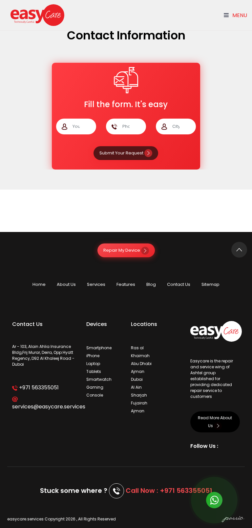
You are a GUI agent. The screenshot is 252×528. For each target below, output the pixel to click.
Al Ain (136, 387)
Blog (151, 284)
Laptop (93, 363)
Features (125, 284)
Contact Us (178, 284)
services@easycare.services (44, 406)
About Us (66, 284)
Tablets (93, 371)
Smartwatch (99, 379)
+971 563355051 (38, 387)
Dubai (137, 379)
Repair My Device (122, 250)
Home (39, 284)
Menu (239, 15)
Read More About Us (215, 421)
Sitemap (210, 284)
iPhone (92, 355)
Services (96, 284)
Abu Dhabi (141, 363)
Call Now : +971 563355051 (169, 490)
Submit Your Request (121, 153)
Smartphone (99, 348)
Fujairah (139, 403)
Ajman (137, 371)
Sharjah (139, 395)
